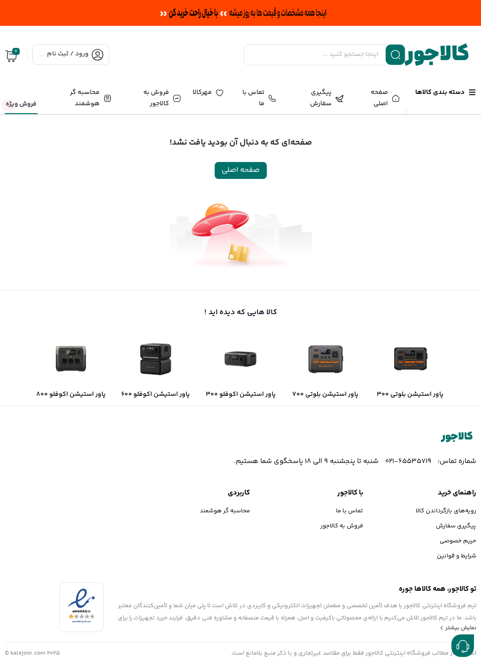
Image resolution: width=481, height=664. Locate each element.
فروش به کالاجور (341, 526)
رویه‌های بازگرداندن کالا (446, 511)
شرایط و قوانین (456, 556)
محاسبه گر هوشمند (225, 511)
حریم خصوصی (458, 541)
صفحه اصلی (241, 170)
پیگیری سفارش (456, 526)
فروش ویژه (21, 104)
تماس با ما (349, 511)
